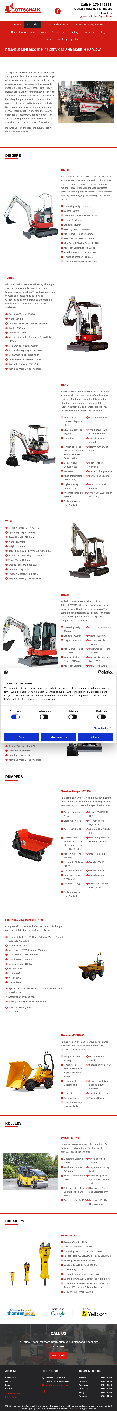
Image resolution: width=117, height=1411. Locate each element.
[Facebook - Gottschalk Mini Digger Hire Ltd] (58, 11)
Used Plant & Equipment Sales (28, 32)
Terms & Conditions (14, 1393)
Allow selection (58, 737)
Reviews (89, 32)
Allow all (95, 737)
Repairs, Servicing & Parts (88, 24)
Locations (44, 39)
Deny (21, 737)
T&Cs (75, 1408)
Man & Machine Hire (56, 24)
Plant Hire (32, 24)
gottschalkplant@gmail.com (57, 1385)
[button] (58, 1355)
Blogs (103, 32)
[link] (58, 32)
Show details (101, 728)
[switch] (44, 716)
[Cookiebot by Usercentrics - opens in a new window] (100, 672)
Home (17, 24)
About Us (57, 32)
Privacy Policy (11, 1397)
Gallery (74, 32)
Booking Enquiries (68, 39)
